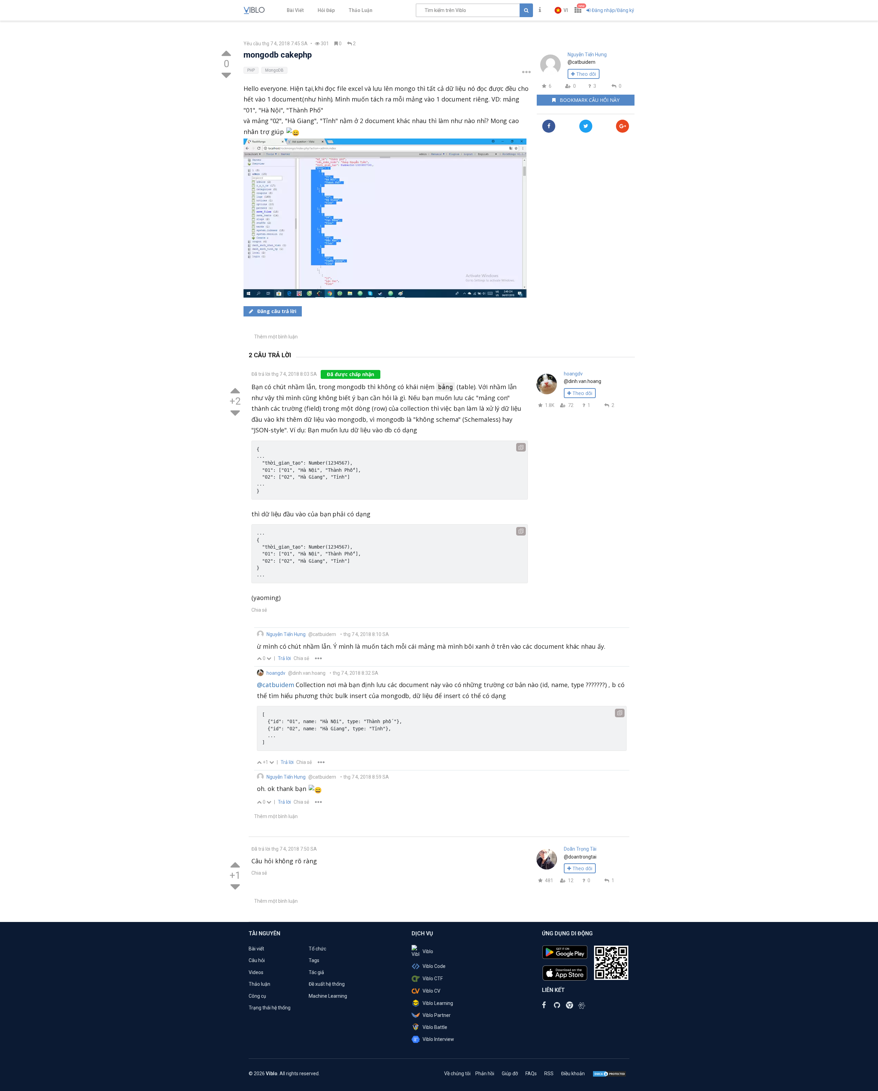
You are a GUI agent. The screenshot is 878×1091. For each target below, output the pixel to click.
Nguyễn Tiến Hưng (587, 54)
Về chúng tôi (457, 1073)
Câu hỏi (257, 960)
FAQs (531, 1073)
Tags (314, 960)
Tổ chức (317, 948)
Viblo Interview (438, 1039)
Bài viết (256, 948)
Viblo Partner (437, 1015)
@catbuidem (275, 685)
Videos (256, 972)
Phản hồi (484, 1073)
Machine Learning (328, 996)
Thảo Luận (360, 10)
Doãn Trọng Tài (580, 849)
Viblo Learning (438, 1003)
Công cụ (257, 996)
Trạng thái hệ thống (269, 1007)
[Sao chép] (521, 447)
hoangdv (573, 373)
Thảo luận (259, 984)
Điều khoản (573, 1073)
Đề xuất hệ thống (327, 984)
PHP (251, 70)
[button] (561, 10)
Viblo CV (431, 991)
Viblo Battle (435, 1027)
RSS (549, 1073)
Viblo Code (434, 966)
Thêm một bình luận (276, 336)
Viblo (428, 951)
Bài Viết (295, 10)
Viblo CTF (433, 978)
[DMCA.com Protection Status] (609, 1073)
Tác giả (316, 972)
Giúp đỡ (510, 1073)
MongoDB (274, 70)
